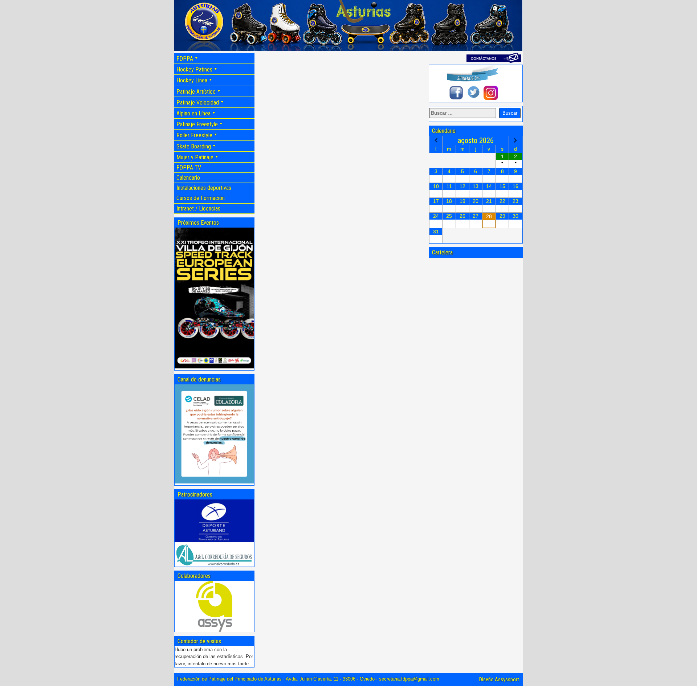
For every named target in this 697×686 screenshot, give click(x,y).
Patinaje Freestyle (197, 124)
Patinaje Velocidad (197, 102)
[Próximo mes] (515, 140)
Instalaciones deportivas (203, 187)
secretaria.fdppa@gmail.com (409, 679)
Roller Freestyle (194, 135)
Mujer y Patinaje (194, 157)
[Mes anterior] (436, 140)
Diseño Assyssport (499, 679)
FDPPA (184, 58)
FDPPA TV (188, 167)
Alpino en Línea (193, 113)
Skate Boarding (193, 146)
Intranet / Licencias (198, 208)
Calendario (188, 177)
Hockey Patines (194, 69)
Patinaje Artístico (196, 91)
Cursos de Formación (200, 198)
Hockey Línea (191, 80)
